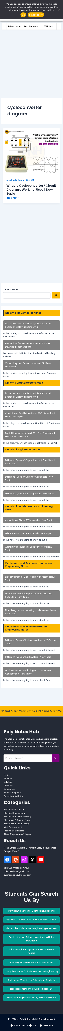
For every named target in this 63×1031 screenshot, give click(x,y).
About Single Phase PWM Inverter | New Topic (29, 520)
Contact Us (9, 789)
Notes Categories (12, 792)
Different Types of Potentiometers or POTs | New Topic (31, 642)
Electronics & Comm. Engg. (17, 820)
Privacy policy (36, 15)
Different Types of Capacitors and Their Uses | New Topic (30, 462)
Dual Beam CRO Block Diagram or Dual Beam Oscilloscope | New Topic (29, 672)
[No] (59, 9)
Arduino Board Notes (14, 830)
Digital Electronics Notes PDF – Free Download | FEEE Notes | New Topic (30, 435)
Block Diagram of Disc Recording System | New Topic (30, 578)
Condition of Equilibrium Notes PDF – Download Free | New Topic (30, 415)
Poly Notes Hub (21, 731)
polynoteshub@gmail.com (16, 871)
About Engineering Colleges (17, 834)
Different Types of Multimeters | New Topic (28, 657)
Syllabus (8, 782)
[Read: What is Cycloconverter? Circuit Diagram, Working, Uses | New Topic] (31, 152)
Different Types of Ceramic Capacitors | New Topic (29, 478)
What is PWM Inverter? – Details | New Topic (28, 533)
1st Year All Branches (14, 809)
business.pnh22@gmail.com (17, 875)
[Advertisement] (31, 63)
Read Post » (12, 197)
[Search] (56, 295)
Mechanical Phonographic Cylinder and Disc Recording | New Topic (28, 595)
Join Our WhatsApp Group (16, 868)
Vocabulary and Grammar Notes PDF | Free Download (28, 365)
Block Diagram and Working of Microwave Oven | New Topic (31, 612)
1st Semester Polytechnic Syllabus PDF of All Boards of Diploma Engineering (28, 325)
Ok (23, 15)
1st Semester (14, 26)
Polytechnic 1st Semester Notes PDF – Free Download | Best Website (27, 345)
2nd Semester (31, 26)
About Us (8, 785)
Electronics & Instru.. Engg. (17, 823)
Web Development (13, 827)
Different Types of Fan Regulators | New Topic (29, 493)
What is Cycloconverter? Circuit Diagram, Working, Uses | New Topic (31, 190)
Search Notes (10, 289)
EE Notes (48, 26)
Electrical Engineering (14, 813)
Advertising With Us (13, 796)
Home (7, 775)
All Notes (8, 778)
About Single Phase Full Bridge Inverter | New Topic (28, 548)
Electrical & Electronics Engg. (18, 816)
